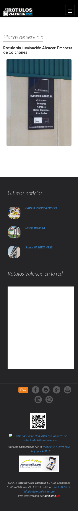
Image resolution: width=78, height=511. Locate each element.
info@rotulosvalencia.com (39, 491)
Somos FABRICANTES (38, 247)
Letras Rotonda (35, 228)
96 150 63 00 (62, 487)
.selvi (52, 496)
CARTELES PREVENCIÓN (41, 208)
